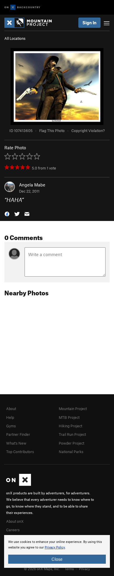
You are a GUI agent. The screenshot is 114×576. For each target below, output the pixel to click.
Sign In (89, 22)
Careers (13, 529)
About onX (15, 521)
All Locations (14, 38)
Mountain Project (73, 408)
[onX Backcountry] (22, 7)
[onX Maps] (18, 484)
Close (57, 559)
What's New (16, 443)
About (11, 408)
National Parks (71, 451)
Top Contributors (20, 451)
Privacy (84, 569)
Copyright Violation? (88, 130)
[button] (7, 213)
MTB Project (69, 417)
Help (10, 417)
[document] (57, 551)
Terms (69, 569)
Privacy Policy (55, 547)
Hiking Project (70, 426)
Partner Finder (18, 434)
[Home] (31, 23)
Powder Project (71, 443)
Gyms (11, 426)
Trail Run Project (72, 434)
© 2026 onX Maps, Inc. (42, 569)
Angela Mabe (32, 184)
